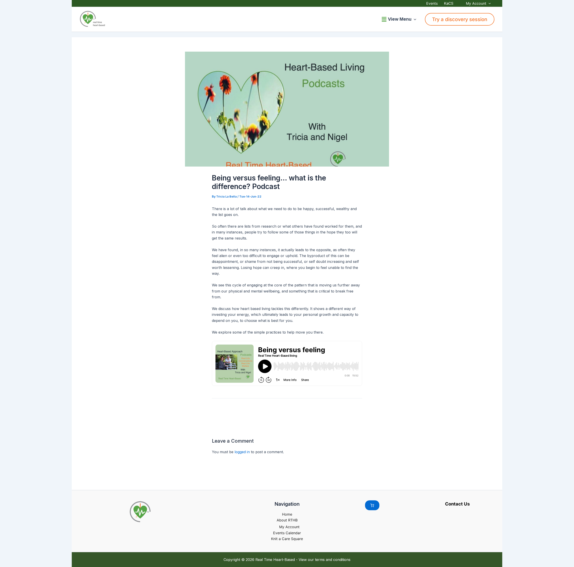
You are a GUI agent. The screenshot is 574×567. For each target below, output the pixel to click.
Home (287, 514)
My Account (476, 3)
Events (432, 3)
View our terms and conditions (324, 559)
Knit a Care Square (287, 538)
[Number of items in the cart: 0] (372, 505)
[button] (488, 3)
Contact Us (457, 504)
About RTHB (287, 520)
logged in (242, 452)
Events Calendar (287, 533)
